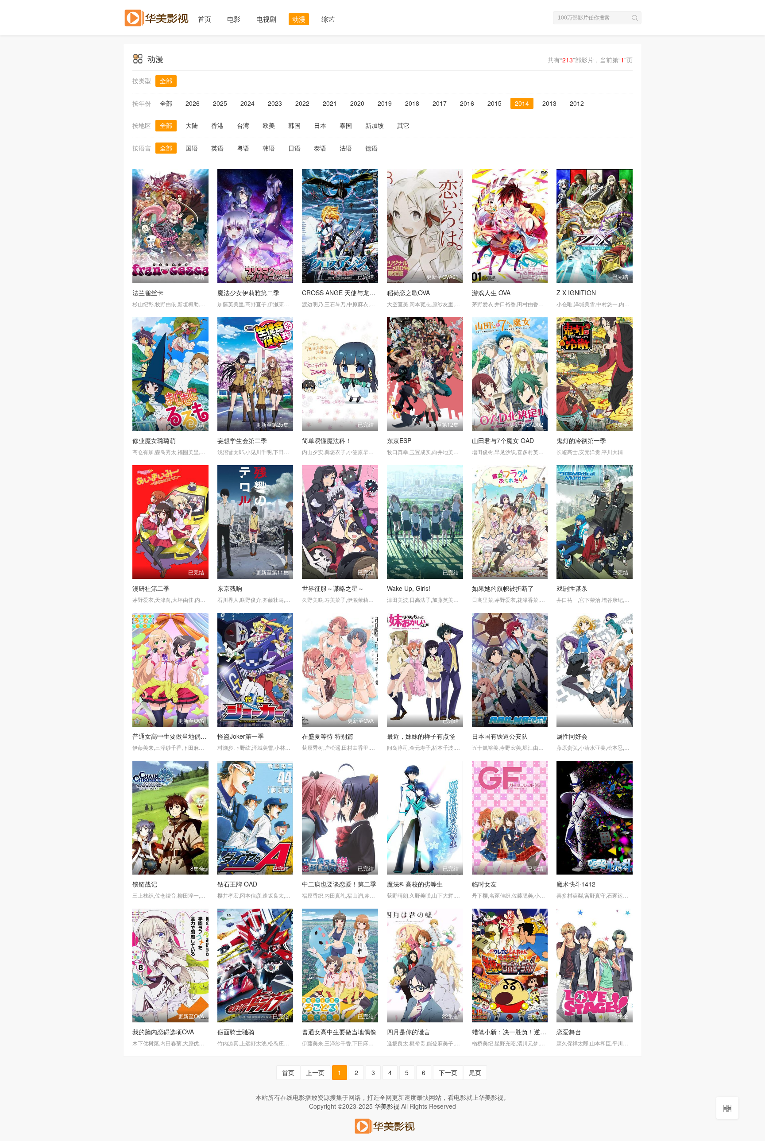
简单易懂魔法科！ (327, 440)
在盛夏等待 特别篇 (327, 736)
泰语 (320, 147)
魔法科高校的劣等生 (415, 883)
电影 (233, 18)
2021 (330, 103)
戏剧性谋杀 (571, 588)
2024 (247, 103)
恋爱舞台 (568, 1031)
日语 (294, 147)
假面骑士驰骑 (236, 1031)
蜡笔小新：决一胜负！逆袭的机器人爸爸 (527, 1031)
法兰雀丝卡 (147, 292)
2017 (440, 103)
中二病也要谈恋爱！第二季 (339, 883)
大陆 (191, 125)
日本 (320, 125)
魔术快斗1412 (575, 883)
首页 (204, 18)
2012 (577, 103)
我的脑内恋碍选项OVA (163, 1031)
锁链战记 (144, 883)
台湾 (243, 125)
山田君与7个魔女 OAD (503, 440)
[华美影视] (382, 1124)
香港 (217, 125)
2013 (549, 103)
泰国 (346, 125)
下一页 (448, 1072)
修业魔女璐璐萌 (154, 440)
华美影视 (387, 1106)
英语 (217, 147)
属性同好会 (571, 736)
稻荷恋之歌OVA (408, 292)
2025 (220, 103)
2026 (192, 103)
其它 (403, 125)
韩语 (269, 147)
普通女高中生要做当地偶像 (339, 1031)
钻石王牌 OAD (237, 883)
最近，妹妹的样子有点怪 (421, 736)
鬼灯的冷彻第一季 (581, 440)
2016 (467, 103)
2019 (385, 103)
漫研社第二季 (151, 588)
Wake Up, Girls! (408, 588)
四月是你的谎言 (408, 1031)
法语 (346, 147)
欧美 (269, 125)
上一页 (315, 1072)
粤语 (243, 147)
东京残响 (229, 588)
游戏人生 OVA (491, 292)
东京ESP (399, 440)
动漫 (298, 18)
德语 (371, 147)
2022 (302, 103)
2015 (494, 103)
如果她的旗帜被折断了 (503, 588)
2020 (357, 103)
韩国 (294, 125)
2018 (412, 103)
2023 (275, 103)
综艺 (328, 18)
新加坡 (374, 125)
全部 (166, 80)
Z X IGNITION (576, 292)
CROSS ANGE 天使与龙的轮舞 (345, 292)
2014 (522, 103)
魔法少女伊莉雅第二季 (248, 292)
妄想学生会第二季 (242, 440)
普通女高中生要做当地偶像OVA (175, 736)
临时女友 (484, 883)
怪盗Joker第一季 (240, 736)
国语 (191, 147)
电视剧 (266, 18)
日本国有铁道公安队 (500, 736)
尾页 (475, 1072)
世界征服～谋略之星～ (333, 588)
